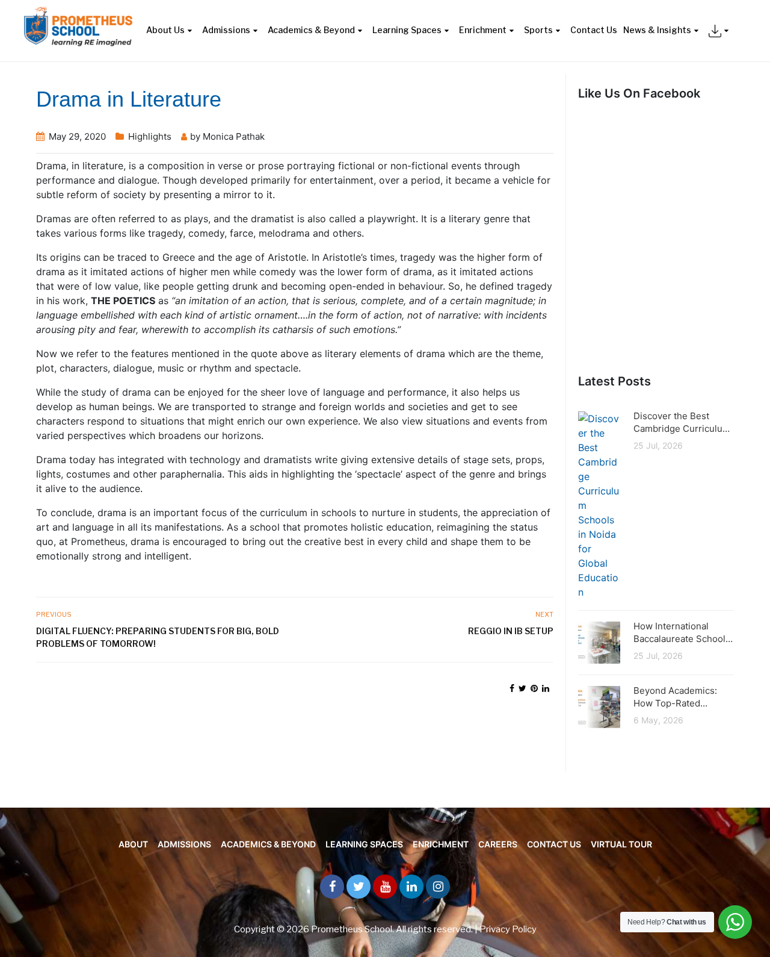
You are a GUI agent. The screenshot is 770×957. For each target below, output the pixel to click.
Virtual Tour (621, 844)
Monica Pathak (234, 136)
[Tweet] (522, 688)
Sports (538, 30)
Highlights (149, 136)
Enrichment (483, 30)
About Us (165, 30)
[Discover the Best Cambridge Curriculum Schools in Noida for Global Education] (599, 504)
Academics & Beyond (311, 30)
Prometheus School (351, 929)
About (133, 844)
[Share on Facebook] (512, 688)
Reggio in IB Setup (510, 631)
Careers (497, 844)
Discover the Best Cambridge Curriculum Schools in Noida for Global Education (681, 422)
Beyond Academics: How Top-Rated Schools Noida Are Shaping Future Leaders (675, 697)
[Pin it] (534, 688)
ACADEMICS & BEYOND (268, 844)
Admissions (226, 30)
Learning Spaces (407, 30)
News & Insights (657, 30)
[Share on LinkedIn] (545, 688)
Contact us (554, 844)
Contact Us (593, 30)
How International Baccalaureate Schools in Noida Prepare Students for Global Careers (681, 632)
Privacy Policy (508, 929)
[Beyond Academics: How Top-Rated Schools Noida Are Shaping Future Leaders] (599, 706)
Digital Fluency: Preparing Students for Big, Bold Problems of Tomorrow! (157, 637)
